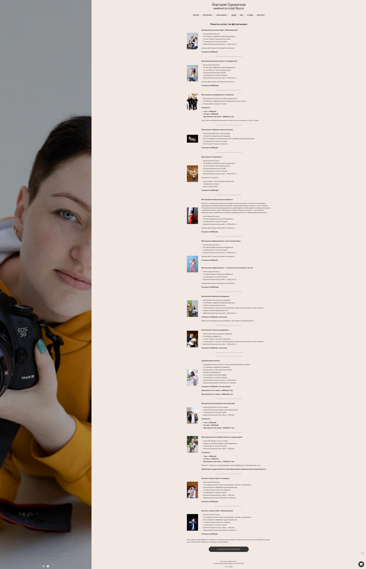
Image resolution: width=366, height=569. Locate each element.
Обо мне (196, 15)
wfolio (231, 566)
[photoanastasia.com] (229, 6)
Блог (241, 15)
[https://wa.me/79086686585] (44, 566)
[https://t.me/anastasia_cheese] (48, 566)
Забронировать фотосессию (229, 549)
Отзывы (250, 15)
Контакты (260, 15)
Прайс (233, 15)
